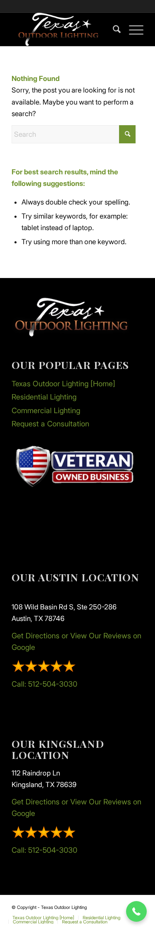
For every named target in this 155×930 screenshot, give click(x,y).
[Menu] (132, 29)
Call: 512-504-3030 (44, 684)
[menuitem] (113, 29)
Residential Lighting (44, 396)
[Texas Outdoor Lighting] (64, 29)
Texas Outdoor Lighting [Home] (63, 383)
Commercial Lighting (46, 410)
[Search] (113, 29)
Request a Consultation (50, 423)
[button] (136, 911)
